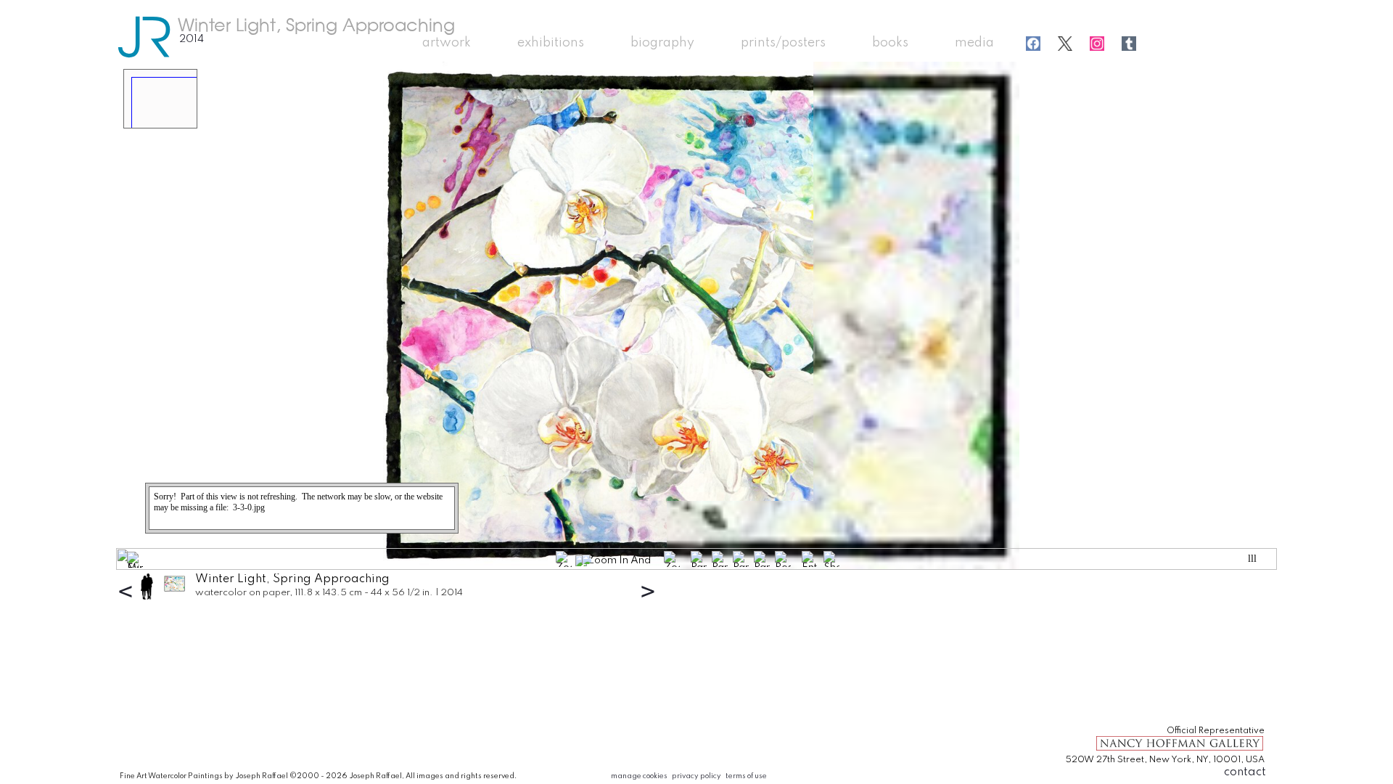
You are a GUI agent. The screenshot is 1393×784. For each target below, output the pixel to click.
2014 (191, 39)
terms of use (746, 776)
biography (662, 42)
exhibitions (550, 42)
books (890, 42)
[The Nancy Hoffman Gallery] (1180, 749)
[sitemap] (1107, 705)
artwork (446, 42)
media (974, 42)
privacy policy (696, 776)
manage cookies (639, 776)
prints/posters (783, 42)
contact (1245, 772)
